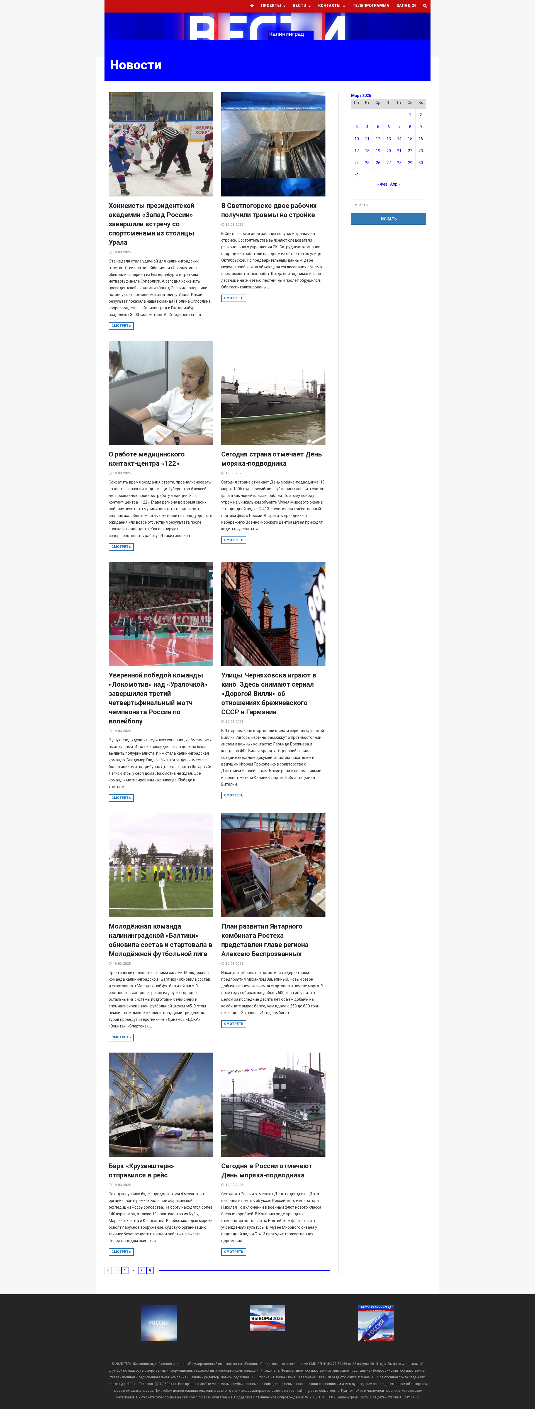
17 (356, 151)
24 (356, 163)
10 (356, 139)
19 (378, 151)
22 (410, 151)
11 (367, 139)
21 (399, 151)
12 (378, 139)
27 (388, 163)
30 (421, 163)
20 (388, 151)
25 (367, 163)
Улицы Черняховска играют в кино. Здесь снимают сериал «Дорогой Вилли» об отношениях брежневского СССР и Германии (268, 693)
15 (410, 139)
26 (378, 163)
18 (367, 151)
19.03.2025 (122, 252)
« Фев (382, 184)
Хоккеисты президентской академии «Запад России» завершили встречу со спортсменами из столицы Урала (151, 224)
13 (388, 139)
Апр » (395, 184)
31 (356, 175)
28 (399, 163)
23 (421, 151)
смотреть (121, 326)
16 (421, 139)
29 (410, 163)
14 (399, 139)
